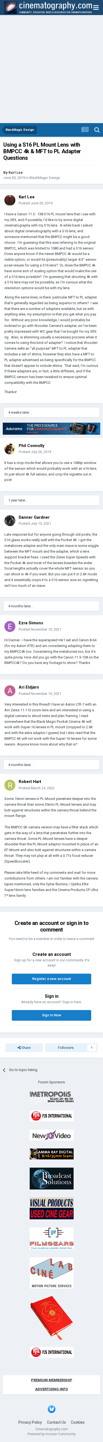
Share (25, 1048)
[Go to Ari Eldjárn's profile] (9, 690)
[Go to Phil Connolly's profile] (9, 448)
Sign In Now (51, 1015)
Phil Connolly (31, 445)
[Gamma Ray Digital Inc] (52, 1154)
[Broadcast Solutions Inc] (52, 1178)
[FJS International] (52, 1116)
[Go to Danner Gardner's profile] (9, 520)
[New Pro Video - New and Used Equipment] (52, 1135)
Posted (35, 203)
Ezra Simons (31, 622)
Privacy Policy (30, 1422)
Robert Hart (30, 781)
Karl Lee (16, 172)
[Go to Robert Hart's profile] (9, 785)
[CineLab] (52, 1273)
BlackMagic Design (44, 178)
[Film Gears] (52, 1238)
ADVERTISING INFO (51, 1389)
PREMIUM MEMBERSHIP (51, 1380)
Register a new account (51, 979)
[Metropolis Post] (52, 1097)
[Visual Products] (52, 1208)
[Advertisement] (51, 69)
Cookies (78, 1422)
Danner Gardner (34, 517)
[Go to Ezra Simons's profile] (9, 626)
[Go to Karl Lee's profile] (9, 200)
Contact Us (56, 1422)
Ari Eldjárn (29, 687)
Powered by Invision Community (51, 1434)
